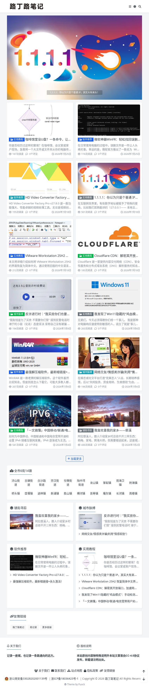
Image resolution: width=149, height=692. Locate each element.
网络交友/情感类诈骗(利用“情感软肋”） (121, 372)
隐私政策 (92, 670)
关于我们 (43, 670)
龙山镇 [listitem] (94, 482)
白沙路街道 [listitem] (42, 482)
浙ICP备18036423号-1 (64, 678)
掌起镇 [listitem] (107, 482)
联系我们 (60, 670)
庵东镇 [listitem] (107, 493)
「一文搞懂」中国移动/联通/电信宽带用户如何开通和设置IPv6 (68, 430)
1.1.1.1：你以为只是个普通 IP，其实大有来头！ (111, 575)
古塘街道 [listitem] (29, 482)
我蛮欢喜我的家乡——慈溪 (113, 430)
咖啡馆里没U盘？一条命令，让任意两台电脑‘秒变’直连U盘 (65, 139)
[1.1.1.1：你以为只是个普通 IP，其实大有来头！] (74, 57)
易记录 (33, 627)
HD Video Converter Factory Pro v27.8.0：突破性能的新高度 (68, 197)
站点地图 (76, 670)
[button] (138, 59)
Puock (81, 684)
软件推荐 (87, 139)
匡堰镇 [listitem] (29, 493)
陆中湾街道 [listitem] (81, 482)
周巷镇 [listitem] (133, 493)
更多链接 (47, 627)
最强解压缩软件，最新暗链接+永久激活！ (54, 372)
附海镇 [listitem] (133, 482)
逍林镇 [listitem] (42, 493)
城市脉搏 (18, 314)
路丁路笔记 (18, 627)
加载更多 (76, 458)
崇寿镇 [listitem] (94, 493)
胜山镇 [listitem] (68, 493)
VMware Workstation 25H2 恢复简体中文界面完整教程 (64, 256)
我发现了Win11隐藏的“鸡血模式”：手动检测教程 (111, 594)
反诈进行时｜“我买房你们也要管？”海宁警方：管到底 (62, 314)
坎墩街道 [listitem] (68, 482)
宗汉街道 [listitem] (55, 482)
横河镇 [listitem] (81, 493)
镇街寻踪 (87, 430)
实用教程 (18, 139)
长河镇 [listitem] (120, 493)
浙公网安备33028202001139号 (28, 678)
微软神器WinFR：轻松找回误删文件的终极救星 (67, 557)
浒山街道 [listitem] (16, 482)
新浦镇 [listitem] (55, 493)
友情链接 (109, 670)
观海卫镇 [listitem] (120, 482)
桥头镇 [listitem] (16, 493)
